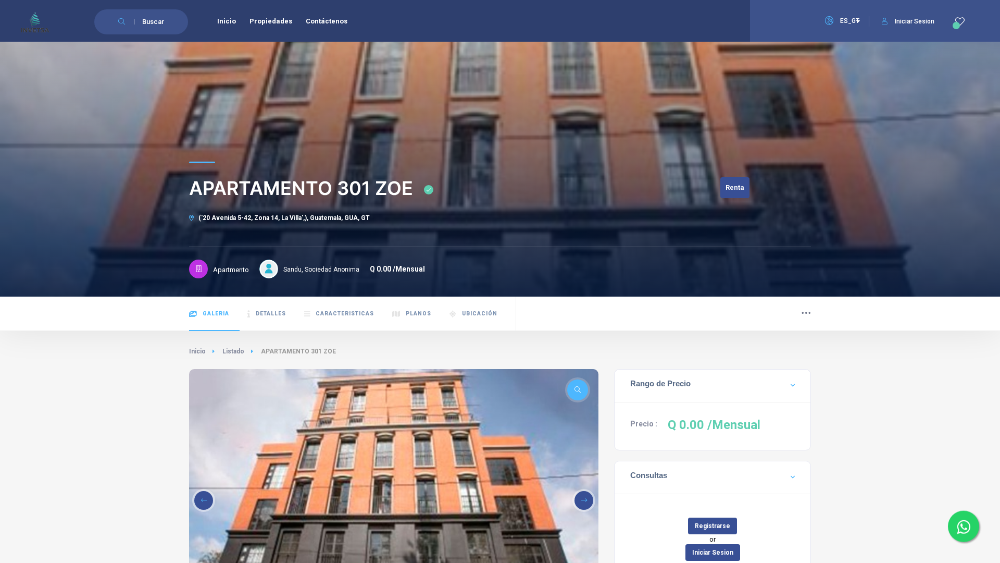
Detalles (271, 313)
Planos (418, 313)
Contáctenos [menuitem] (326, 21)
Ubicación (479, 313)
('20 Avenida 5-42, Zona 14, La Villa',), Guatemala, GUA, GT (283, 218)
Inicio (197, 351)
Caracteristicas (345, 313)
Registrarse (712, 526)
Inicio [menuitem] (226, 21)
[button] (203, 500)
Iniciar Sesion (914, 21)
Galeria (216, 313)
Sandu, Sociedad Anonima (321, 269)
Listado (233, 351)
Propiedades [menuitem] (270, 21)
